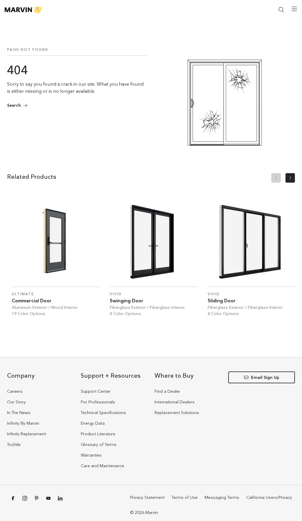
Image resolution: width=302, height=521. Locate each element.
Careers (14, 391)
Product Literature (98, 433)
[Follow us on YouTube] (48, 498)
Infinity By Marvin (23, 423)
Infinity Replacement (26, 433)
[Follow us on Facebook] (13, 498)
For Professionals (98, 402)
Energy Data (93, 423)
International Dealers (175, 402)
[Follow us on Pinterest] (36, 498)
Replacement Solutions (177, 412)
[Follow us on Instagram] (25, 498)
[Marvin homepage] (23, 9)
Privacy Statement (147, 497)
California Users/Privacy (269, 497)
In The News (18, 412)
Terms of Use (185, 497)
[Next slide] (290, 178)
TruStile (14, 444)
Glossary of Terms (98, 444)
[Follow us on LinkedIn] (60, 498)
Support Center (96, 391)
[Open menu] (294, 9)
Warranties (91, 455)
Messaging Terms (222, 497)
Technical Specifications (103, 412)
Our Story (16, 402)
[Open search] (281, 10)
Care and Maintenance (102, 465)
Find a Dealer (167, 391)
